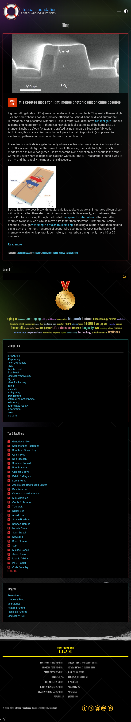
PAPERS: (71, 692)
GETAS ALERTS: (74, 668)
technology (84, 333)
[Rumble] (110, 708)
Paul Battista (19, 467)
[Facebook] (84, 708)
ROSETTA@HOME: (45, 692)
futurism (75, 324)
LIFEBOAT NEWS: (74, 663)
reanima (118, 328)
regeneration (34, 332)
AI (16, 319)
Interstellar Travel (32, 328)
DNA (10, 366)
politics (110, 329)
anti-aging (34, 319)
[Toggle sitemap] (119, 11)
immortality (18, 328)
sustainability (72, 333)
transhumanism (99, 332)
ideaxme (119, 324)
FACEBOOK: (44, 663)
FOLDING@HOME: (46, 687)
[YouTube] (103, 708)
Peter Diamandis (17, 362)
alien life (12, 389)
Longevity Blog (16, 599)
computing (36, 253)
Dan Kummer (19, 489)
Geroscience (14, 595)
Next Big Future (16, 607)
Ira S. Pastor (19, 562)
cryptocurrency (30, 324)
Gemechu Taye (20, 471)
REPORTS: (72, 682)
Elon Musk (13, 372)
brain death (14, 324)
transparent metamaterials (79, 217)
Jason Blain (19, 554)
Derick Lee (18, 510)
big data (12, 415)
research (46, 333)
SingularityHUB (16, 615)
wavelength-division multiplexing (52, 224)
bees (10, 412)
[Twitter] (91, 708)
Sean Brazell (19, 532)
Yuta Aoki (17, 506)
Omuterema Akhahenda (25, 493)
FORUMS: (57, 697)
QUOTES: (71, 697)
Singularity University (19, 375)
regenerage (19, 332)
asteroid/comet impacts (21, 399)
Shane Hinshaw (21, 519)
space (63, 332)
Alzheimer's (22, 319)
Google (80, 324)
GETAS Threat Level (65, 650)
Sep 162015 (12, 103)
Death (41, 324)
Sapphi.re (53, 708)
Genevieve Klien (21, 441)
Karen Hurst (19, 480)
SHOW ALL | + (12, 571)
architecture (14, 395)
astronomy (14, 402)
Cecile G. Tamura (21, 502)
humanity (112, 324)
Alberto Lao (18, 515)
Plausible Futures (17, 611)
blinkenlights (103, 121)
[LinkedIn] (97, 708)
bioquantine (62, 319)
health (88, 323)
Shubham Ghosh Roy (24, 450)
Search (124, 276)
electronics (47, 253)
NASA (97, 328)
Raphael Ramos (21, 523)
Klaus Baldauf (20, 498)
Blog (65, 25)
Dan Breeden (19, 458)
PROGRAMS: (72, 687)
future (68, 323)
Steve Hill (17, 536)
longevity (88, 328)
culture (37, 324)
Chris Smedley (20, 567)
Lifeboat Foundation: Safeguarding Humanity (57, 11)
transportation (72, 253)
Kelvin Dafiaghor (21, 476)
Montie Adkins (20, 558)
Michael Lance (20, 549)
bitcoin (112, 319)
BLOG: (70, 673)
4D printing (14, 359)
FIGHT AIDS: (49, 682)
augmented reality (18, 405)
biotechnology (100, 319)
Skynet (11, 379)
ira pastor (46, 328)
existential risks (50, 324)
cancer (21, 324)
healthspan (101, 324)
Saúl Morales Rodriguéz (25, 445)
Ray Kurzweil (15, 369)
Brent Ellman (19, 541)
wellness (114, 332)
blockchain (121, 319)
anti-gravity (14, 392)
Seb (14, 545)
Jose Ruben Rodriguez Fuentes (29, 484)
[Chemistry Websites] (65, 296)
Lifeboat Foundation (23, 708)
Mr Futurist (14, 603)
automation (14, 409)
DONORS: (55, 677)
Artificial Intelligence (49, 320)
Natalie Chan (19, 528)
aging (10, 319)
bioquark (74, 319)
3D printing (14, 355)
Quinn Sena (18, 454)
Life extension (61, 328)
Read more (15, 244)
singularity (56, 333)
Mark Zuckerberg (17, 382)
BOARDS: (71, 677)
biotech (87, 319)
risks (50, 333)
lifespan (76, 328)
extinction (60, 324)
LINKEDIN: (46, 668)
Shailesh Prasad (23, 253)
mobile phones (59, 253)
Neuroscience (103, 329)
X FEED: (47, 673)
